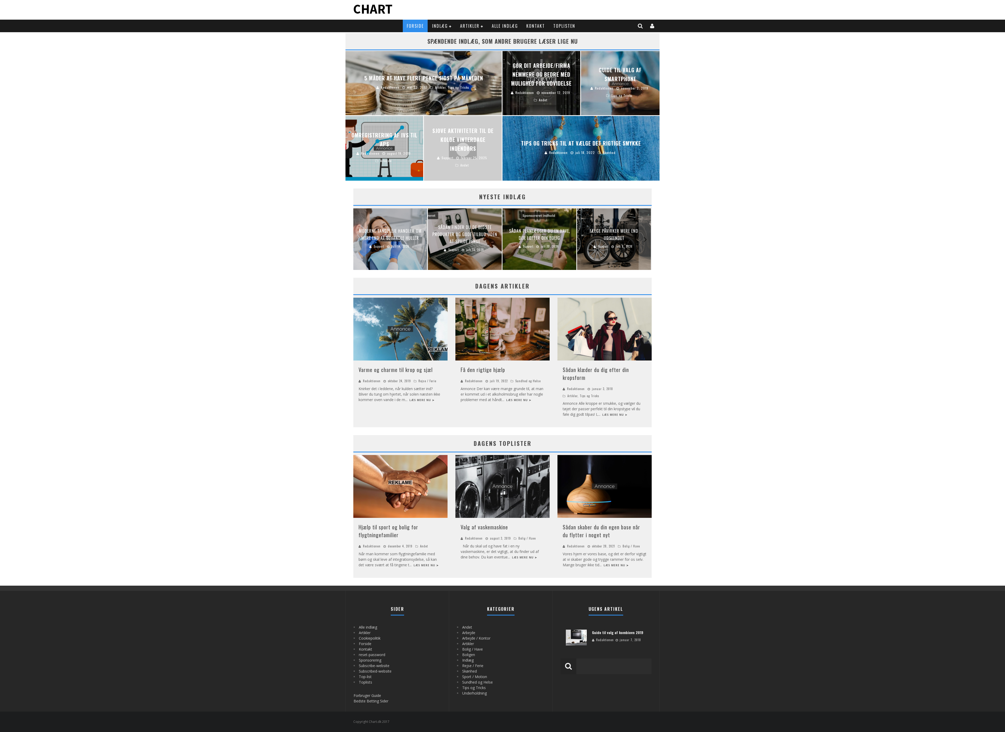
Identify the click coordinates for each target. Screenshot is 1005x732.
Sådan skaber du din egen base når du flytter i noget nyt (601, 531)
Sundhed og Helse (528, 381)
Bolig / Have (527, 538)
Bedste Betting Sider (371, 700)
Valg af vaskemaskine (484, 527)
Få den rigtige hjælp (483, 370)
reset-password (372, 654)
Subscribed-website (375, 671)
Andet (424, 546)
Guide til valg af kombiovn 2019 (617, 632)
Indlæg (440, 26)
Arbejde (468, 632)
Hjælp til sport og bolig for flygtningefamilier (388, 531)
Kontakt (535, 26)
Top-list (365, 676)
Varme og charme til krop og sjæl (396, 370)
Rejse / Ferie (427, 381)
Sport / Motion (474, 676)
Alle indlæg (505, 26)
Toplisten (564, 26)
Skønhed (469, 671)
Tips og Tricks (589, 396)
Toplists (365, 682)
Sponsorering (370, 660)
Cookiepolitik (370, 638)
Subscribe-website (374, 665)
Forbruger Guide (367, 695)
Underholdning (474, 693)
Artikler (469, 26)
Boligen (468, 654)
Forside (415, 26)
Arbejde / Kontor (476, 638)
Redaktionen (372, 381)
